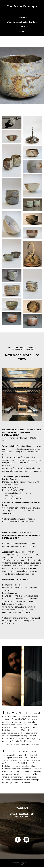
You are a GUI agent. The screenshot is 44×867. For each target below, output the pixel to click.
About (22, 27)
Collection (22, 17)
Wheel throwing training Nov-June (22, 22)
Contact (22, 31)
